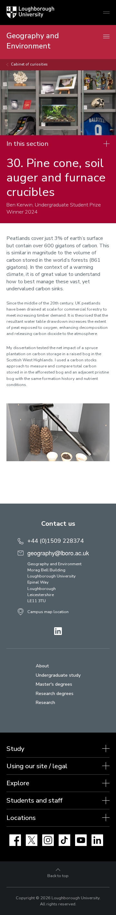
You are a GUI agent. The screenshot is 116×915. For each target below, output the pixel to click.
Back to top (58, 876)
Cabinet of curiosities (29, 64)
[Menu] (106, 37)
